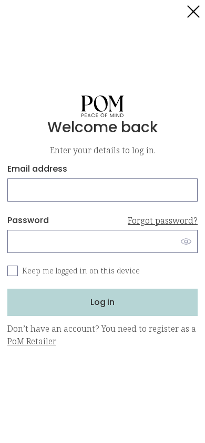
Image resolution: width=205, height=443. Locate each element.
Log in (102, 302)
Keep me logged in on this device (81, 271)
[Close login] (193, 11)
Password (102, 220)
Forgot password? (163, 220)
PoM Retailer (31, 341)
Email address (37, 169)
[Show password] (186, 241)
